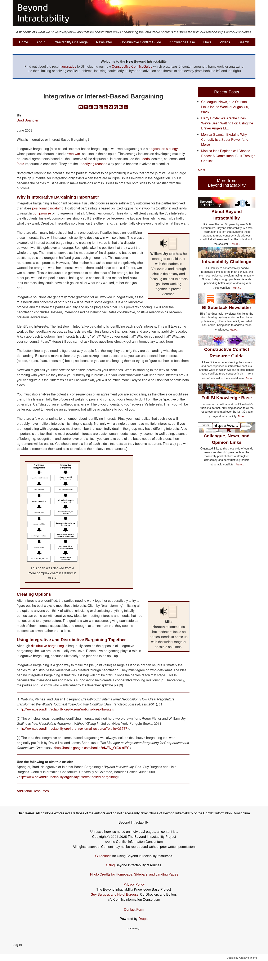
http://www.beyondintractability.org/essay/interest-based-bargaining (68, 776)
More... (203, 170)
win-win (74, 153)
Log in (17, 944)
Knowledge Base (182, 42)
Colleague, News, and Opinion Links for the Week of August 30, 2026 (225, 106)
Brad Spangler (27, 120)
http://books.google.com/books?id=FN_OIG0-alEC (92, 747)
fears (20, 163)
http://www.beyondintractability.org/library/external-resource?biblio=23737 (73, 728)
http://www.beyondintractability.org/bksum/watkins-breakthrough (66, 709)
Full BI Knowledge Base (226, 397)
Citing (110, 865)
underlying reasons (93, 163)
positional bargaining (47, 208)
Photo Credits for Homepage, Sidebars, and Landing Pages (134, 874)
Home (23, 42)
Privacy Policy (134, 884)
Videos (225, 42)
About (40, 42)
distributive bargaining (47, 645)
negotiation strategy (163, 148)
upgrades (69, 66)
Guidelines (103, 855)
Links (207, 42)
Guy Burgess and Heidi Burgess (114, 894)
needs (145, 158)
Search (243, 42)
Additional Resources (33, 790)
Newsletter (104, 42)
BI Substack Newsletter (226, 307)
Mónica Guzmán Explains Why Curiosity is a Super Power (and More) (224, 139)
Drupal (143, 918)
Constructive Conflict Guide (140, 42)
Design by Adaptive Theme (242, 957)
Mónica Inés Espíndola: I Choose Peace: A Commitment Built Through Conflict (228, 155)
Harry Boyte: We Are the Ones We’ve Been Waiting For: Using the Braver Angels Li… (227, 123)
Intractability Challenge (71, 42)
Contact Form (134, 909)
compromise (42, 213)
